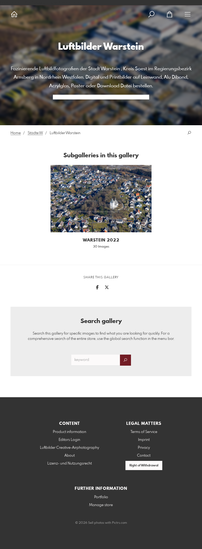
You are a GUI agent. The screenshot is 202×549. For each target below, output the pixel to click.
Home (16, 133)
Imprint (144, 440)
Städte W (35, 133)
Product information (69, 432)
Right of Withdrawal (143, 465)
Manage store (101, 505)
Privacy (144, 448)
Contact (143, 455)
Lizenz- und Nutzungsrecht (69, 463)
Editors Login (69, 440)
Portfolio (101, 497)
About (69, 455)
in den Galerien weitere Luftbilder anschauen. (101, 97)
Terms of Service (143, 432)
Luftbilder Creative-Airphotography (69, 448)
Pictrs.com (119, 523)
